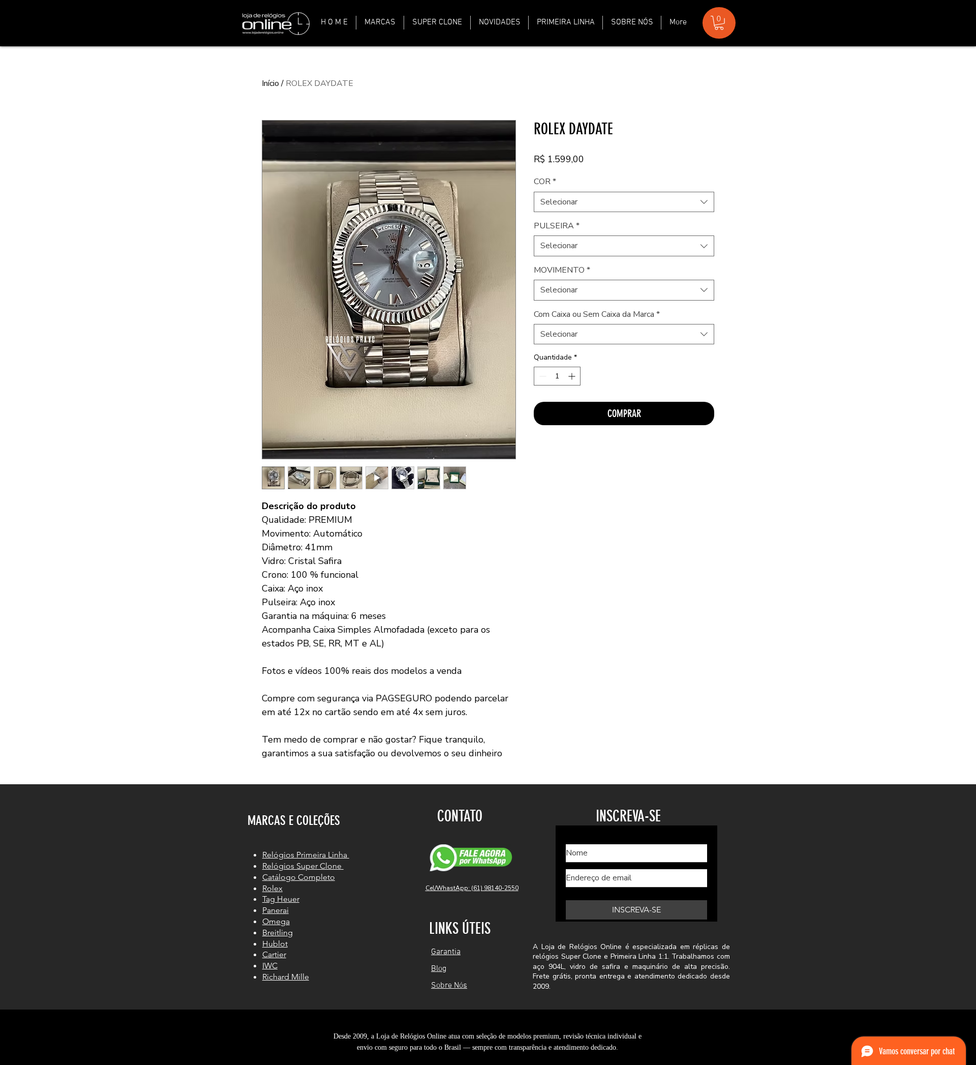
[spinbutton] (557, 376)
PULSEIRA (557, 225)
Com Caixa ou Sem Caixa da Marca (597, 314)
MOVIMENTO (562, 270)
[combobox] (624, 202)
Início (270, 83)
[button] (380, 22)
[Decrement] (541, 376)
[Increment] (572, 376)
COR (545, 181)
